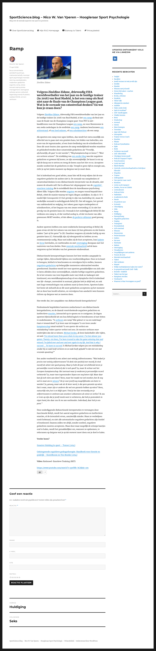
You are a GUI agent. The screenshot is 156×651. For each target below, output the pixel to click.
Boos (116, 118)
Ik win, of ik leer (120, 96)
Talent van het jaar (121, 274)
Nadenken (118, 195)
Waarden (117, 173)
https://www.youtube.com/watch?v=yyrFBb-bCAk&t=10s (63, 468)
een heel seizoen (58, 130)
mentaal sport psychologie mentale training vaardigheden (19, 77)
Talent (116, 260)
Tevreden (117, 130)
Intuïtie (116, 84)
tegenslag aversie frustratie (19, 94)
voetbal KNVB (14, 97)
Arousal (117, 122)
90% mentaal (119, 228)
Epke (116, 146)
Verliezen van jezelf (121, 151)
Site (11, 563)
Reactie (13, 506)
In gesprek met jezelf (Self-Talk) (126, 269)
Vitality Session (119, 115)
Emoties (117, 139)
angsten (70, 191)
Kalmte (116, 245)
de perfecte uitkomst (82, 217)
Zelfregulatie (118, 178)
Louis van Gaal (119, 163)
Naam (12, 540)
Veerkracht (118, 279)
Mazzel (116, 265)
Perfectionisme (119, 236)
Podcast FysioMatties (122, 144)
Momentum (118, 233)
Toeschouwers (119, 161)
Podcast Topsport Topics (123, 159)
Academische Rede (121, 197)
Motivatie (117, 243)
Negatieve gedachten (121, 219)
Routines (117, 183)
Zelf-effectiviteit (120, 154)
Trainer (117, 175)
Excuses (117, 240)
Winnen (117, 231)
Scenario (117, 204)
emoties (51, 313)
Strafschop (118, 120)
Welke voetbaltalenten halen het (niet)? (128, 267)
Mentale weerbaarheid (122, 257)
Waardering (118, 94)
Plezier (116, 142)
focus (42, 243)
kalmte (101, 240)
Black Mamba (119, 166)
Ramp (116, 212)
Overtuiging (118, 248)
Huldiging (117, 214)
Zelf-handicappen (120, 113)
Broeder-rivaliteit (120, 272)
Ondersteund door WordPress (87, 641)
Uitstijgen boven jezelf (122, 156)
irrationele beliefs (15, 75)
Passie (116, 199)
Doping (116, 221)
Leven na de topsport (121, 185)
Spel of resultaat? (120, 110)
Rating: (12, 574)
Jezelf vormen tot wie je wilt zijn (125, 81)
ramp (18, 85)
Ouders (116, 238)
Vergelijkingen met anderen (124, 252)
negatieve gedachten (46, 265)
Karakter (117, 79)
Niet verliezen (119, 262)
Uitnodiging (118, 207)
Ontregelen (118, 134)
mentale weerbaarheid (76, 246)
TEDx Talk (118, 101)
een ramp (87, 118)
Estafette (117, 98)
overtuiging (82, 243)
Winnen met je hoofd (121, 89)
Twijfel (116, 77)
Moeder (117, 86)
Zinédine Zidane (52, 114)
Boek (116, 149)
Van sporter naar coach (122, 180)
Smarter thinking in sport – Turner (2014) (56, 445)
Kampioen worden (120, 277)
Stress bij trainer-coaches (123, 91)
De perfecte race (120, 202)
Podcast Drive (119, 192)
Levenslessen (119, 190)
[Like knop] (40, 472)
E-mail (12, 551)
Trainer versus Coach (122, 137)
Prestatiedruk (119, 226)
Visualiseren (118, 250)
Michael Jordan (70, 333)
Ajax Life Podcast (120, 132)
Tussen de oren (119, 255)
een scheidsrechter (78, 130)
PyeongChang (119, 216)
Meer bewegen (119, 127)
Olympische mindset (121, 103)
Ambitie (117, 106)
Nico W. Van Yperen (16, 64)
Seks (116, 209)
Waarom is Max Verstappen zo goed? (127, 281)
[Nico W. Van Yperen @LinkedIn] (115, 58)
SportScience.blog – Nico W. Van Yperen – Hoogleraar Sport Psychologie (69, 17)
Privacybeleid (69, 641)
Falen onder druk (120, 108)
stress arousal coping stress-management (17, 87)
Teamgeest (118, 224)
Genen (116, 125)
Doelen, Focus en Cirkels (123, 187)
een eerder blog (79, 156)
